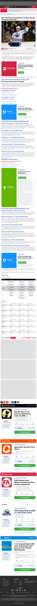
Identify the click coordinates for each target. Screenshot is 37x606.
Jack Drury (12, 294)
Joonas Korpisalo (6, 144)
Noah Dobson (5, 239)
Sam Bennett (12, 289)
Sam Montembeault (5, 95)
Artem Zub (32, 294)
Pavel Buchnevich (23, 286)
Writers (15, 582)
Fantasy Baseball (6, 582)
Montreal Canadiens (13, 101)
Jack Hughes (5, 231)
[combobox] (13, 338)
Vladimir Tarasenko (23, 297)
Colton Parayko (31, 289)
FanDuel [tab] (3, 277)
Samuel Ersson (11, 166)
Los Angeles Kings (16, 130)
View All (33, 337)
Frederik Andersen (4, 101)
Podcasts (20, 582)
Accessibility (23, 592)
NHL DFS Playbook (29, 48)
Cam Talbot (5, 130)
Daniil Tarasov (3, 92)
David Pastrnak (22, 281)
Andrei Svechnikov (23, 289)
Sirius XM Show (20, 584)
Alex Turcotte (22, 294)
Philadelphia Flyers (12, 99)
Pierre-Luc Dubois (12, 291)
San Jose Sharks (10, 103)
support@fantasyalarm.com (30, 582)
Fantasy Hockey (5, 585)
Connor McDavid (13, 85)
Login (30, 6)
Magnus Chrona (6, 151)
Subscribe (34, 6)
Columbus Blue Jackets (21, 245)
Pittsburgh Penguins (18, 137)
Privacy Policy (18, 592)
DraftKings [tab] (8, 277)
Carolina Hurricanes (13, 95)
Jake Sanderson (31, 291)
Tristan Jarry (5, 137)
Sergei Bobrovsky (4, 99)
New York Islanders (18, 239)
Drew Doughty (31, 286)
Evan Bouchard (31, 283)
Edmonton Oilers (11, 92)
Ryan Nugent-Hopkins (12, 286)
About (2, 592)
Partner (7, 592)
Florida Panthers (4, 166)
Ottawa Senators (20, 144)
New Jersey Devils (18, 231)
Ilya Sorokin (3, 103)
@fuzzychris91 (13, 48)
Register (28, 592)
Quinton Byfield (22, 291)
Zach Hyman (5, 224)
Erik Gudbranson (6, 245)
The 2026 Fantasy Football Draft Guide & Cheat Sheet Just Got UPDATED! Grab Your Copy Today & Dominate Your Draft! (21, 10)
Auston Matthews (21, 85)
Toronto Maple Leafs (21, 216)
